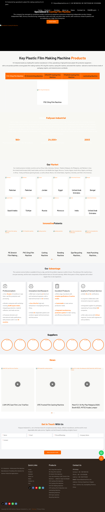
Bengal (92, 190)
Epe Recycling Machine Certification (76, 254)
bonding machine (60, 254)
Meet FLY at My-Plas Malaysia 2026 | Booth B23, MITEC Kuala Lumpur (86, 406)
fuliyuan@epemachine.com (61, 3)
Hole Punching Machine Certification (92, 254)
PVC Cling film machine (28, 254)
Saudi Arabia (12, 210)
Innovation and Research (38, 291)
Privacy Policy (41, 509)
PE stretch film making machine (12, 254)
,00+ (52, 139)
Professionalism (9, 291)
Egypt (60, 190)
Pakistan (12, 190)
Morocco (60, 210)
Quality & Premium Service (91, 291)
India (77, 210)
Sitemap (33, 509)
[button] (91, 10)
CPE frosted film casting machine (50, 405)
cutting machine (44, 254)
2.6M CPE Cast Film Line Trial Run (15, 405)
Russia (44, 210)
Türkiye (28, 210)
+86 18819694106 (75, 3)
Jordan (44, 190)
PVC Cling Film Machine (52, 102)
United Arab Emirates (76, 191)
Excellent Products (62, 291)
